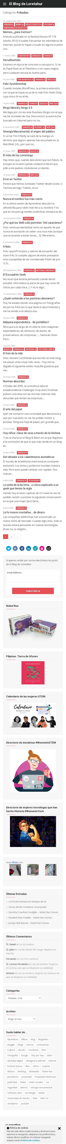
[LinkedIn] (28, 548)
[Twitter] (8, 548)
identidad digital (15, 1060)
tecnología (30, 1092)
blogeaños (43, 1039)
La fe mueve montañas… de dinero (24, 512)
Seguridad (12, 1087)
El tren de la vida (13, 353)
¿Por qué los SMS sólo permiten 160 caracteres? (32, 222)
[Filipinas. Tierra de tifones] (33, 683)
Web (35, 1098)
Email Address (14, 572)
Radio (23, 1082)
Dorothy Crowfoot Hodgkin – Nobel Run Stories (33, 912)
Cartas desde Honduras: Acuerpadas (27, 906)
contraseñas (43, 1044)
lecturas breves (14, 1066)
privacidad (27, 1076)
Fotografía (12, 1055)
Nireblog (21, 1071)
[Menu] (6, 4)
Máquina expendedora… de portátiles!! (26, 322)
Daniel (12, 944)
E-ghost (11, 1049)
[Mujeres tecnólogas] (33, 846)
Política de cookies (30, 1140)
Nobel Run (47, 1071)
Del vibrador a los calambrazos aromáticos (28, 457)
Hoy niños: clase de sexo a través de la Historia (31, 433)
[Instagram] (15, 548)
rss (47, 1082)
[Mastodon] (48, 548)
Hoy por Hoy (37, 1055)
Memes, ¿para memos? (17, 32)
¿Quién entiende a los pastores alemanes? (29, 298)
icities (49, 1055)
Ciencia (29, 1044)
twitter (42, 1092)
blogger (11, 1044)
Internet (38, 127)
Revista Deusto (33, 24)
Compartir (23, 56)
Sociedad (48, 24)
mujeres (46, 1066)
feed (43, 1049)
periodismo (13, 1076)
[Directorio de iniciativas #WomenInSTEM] (33, 791)
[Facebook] (21, 548)
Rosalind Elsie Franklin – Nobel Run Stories (30, 917)
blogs (20, 1044)
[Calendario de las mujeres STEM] (33, 726)
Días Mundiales (24, 79)
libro (27, 1066)
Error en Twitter (12, 179)
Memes (19, 24)
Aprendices (12, 1039)
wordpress (12, 1103)
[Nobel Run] (33, 640)
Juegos (43, 103)
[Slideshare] (35, 548)
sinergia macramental (41, 1087)
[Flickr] (41, 548)
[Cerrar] (59, 1128)
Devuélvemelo (11, 60)
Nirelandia (34, 1071)
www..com (14, 862)
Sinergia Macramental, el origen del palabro (29, 131)
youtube (25, 1103)
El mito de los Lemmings (18, 155)
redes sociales (36, 1082)
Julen (11, 949)
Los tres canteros (29, 958)
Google (24, 1055)
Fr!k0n (7, 246)
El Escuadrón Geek (14, 274)
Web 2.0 (50, 79)
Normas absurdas (14, 381)
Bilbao (7, 349)
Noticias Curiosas (44, 270)
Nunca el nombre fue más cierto (22, 199)
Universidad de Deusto (14, 28)
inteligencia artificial (35, 1060)
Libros (36, 1066)
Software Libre (45, 349)
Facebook (33, 1049)
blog (33, 1039)
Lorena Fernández (18, 964)
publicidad (12, 1082)
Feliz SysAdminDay (14, 83)
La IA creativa (27, 944)
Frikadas (8, 24)
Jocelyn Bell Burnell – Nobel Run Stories (28, 922)
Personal (30, 349)
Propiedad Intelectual (45, 1076)
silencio (24, 1087)
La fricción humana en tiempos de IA (27, 901)
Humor (47, 56)
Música (10, 1071)
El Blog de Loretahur (26, 4)
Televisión (33, 481)
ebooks (21, 1049)
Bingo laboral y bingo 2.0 (17, 107)
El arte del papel (12, 409)
